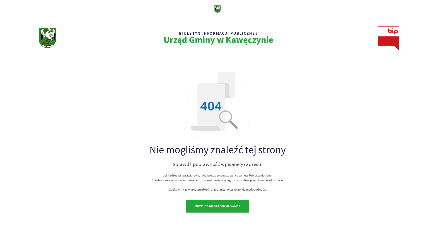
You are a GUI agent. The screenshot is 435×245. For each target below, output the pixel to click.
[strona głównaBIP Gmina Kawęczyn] (47, 38)
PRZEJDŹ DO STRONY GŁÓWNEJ (217, 206)
